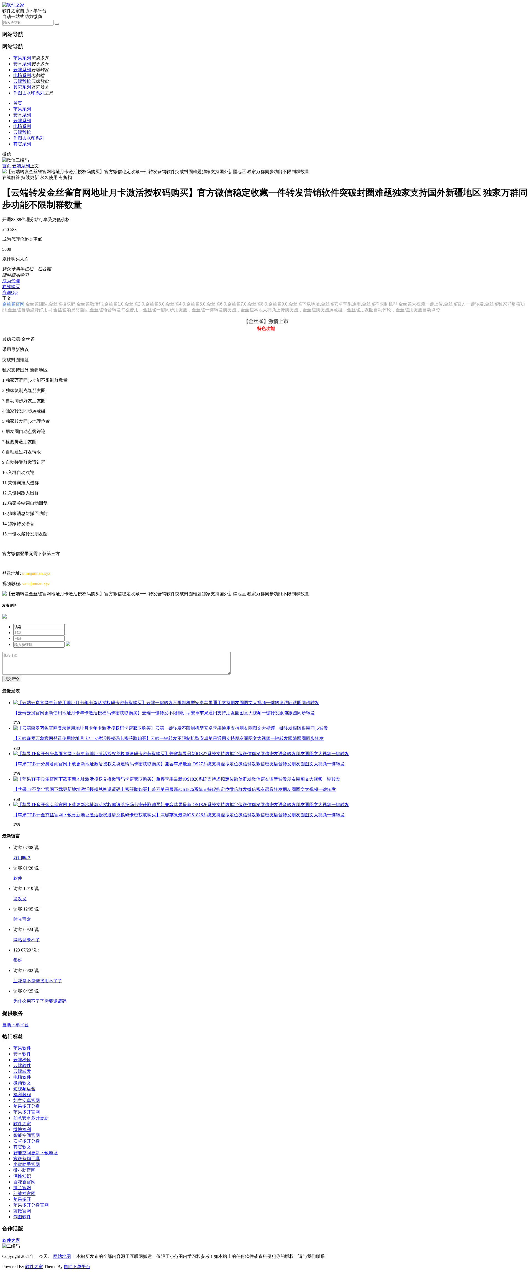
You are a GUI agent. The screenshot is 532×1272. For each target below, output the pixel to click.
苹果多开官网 (26, 1112)
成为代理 (11, 280)
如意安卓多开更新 (31, 1117)
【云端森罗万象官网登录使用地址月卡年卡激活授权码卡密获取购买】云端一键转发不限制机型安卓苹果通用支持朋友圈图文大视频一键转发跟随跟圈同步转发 (168, 738)
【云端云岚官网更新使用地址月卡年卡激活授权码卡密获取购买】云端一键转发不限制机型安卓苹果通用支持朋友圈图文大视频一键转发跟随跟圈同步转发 (164, 713)
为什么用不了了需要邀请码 (39, 1001)
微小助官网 (24, 1170)
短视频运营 (24, 1088)
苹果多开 (22, 1199)
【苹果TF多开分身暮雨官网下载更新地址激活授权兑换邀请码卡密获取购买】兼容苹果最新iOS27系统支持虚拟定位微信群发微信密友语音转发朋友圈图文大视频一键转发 (179, 763)
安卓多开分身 (26, 1141)
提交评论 (11, 679)
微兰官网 (22, 1187)
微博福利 (22, 1129)
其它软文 (22, 1147)
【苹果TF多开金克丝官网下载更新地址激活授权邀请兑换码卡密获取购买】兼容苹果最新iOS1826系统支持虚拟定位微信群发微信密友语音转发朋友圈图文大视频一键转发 (179, 814)
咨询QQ (10, 292)
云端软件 (22, 1065)
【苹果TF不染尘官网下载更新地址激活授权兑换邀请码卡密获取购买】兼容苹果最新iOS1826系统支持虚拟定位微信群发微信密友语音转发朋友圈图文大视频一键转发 (174, 789)
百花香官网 (24, 1181)
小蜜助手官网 (26, 1164)
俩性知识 (22, 1176)
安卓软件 (22, 1054)
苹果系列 (22, 58)
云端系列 (22, 69)
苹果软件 (22, 1048)
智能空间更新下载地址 (35, 1152)
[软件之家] (13, 4)
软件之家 (22, 1123)
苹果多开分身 (26, 1106)
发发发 (20, 898)
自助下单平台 (15, 1024)
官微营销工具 (26, 1158)
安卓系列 (22, 63)
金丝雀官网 (13, 304)
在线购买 (11, 286)
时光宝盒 (22, 919)
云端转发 (22, 1071)
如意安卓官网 (26, 1100)
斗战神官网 (24, 1193)
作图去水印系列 (28, 93)
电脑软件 (22, 1077)
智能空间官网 (26, 1135)
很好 (17, 960)
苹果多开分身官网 (31, 1205)
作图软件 (22, 1216)
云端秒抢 (22, 81)
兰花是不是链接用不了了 (37, 980)
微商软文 (22, 1083)
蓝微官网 (22, 1211)
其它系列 (22, 87)
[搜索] (57, 24)
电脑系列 (22, 75)
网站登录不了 (26, 939)
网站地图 (62, 1256)
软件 (17, 878)
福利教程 (22, 1094)
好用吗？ (22, 857)
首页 (17, 103)
